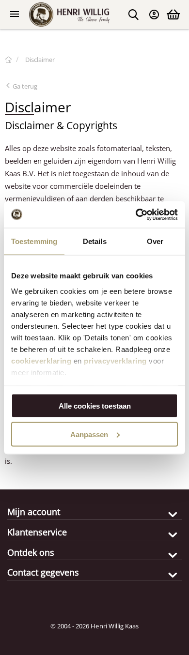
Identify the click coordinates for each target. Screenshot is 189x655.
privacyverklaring (115, 360)
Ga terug (24, 86)
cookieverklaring (41, 360)
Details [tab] (95, 241)
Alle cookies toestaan (95, 406)
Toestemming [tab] (34, 241)
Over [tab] (155, 241)
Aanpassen (89, 434)
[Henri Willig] (8, 59)
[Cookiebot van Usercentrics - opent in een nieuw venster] (136, 214)
